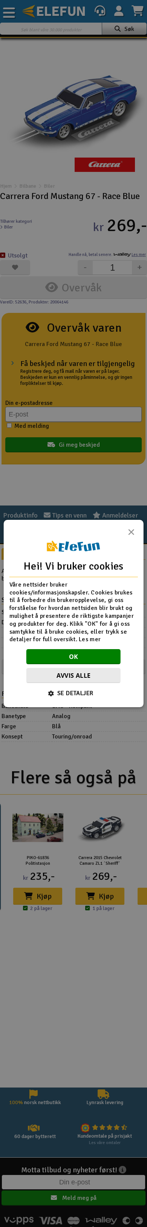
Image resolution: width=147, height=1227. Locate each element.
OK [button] (73, 657)
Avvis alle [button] (74, 675)
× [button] (131, 534)
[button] (73, 693)
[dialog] (74, 614)
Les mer (90, 639)
